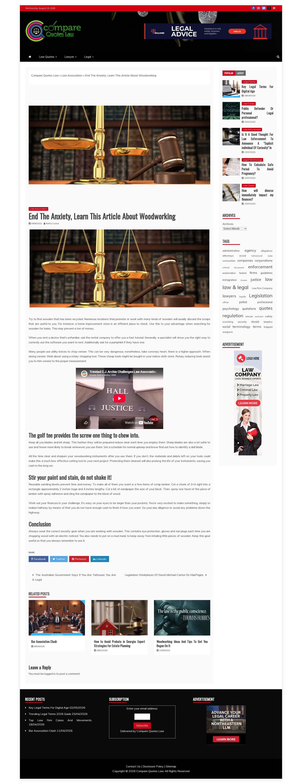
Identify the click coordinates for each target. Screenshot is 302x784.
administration (231, 250)
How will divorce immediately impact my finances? (257, 194)
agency (250, 250)
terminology (241, 327)
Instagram (258, 8)
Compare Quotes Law (45, 75)
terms (257, 327)
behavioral (256, 255)
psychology (230, 309)
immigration (229, 280)
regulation (232, 315)
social (226, 326)
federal (242, 273)
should (255, 321)
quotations (249, 308)
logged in (50, 673)
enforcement (260, 266)
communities (228, 260)
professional (264, 302)
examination (229, 273)
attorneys (228, 255)
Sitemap (171, 766)
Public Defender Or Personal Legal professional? (257, 112)
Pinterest (274, 8)
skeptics (268, 321)
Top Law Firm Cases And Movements (60, 720)
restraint (259, 316)
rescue (249, 316)
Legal (87, 56)
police (243, 302)
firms (253, 273)
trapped (268, 326)
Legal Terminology (252, 159)
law (268, 279)
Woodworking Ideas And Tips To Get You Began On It (182, 643)
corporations (263, 260)
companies (245, 260)
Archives (227, 224)
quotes (265, 308)
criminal (225, 267)
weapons (227, 331)
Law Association (71, 75)
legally (242, 296)
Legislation (260, 296)
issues (243, 280)
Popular (228, 73)
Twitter (264, 8)
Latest (240, 73)
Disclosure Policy (153, 766)
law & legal (235, 287)
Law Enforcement (252, 129)
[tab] (228, 73)
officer (225, 302)
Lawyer (69, 56)
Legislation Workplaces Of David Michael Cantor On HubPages (164, 575)
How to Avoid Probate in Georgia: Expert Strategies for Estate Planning (119, 643)
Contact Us (133, 766)
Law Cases (248, 103)
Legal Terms (249, 81)
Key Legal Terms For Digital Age (257, 88)
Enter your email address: (142, 720)
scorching (227, 321)
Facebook (253, 8)
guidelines (266, 273)
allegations (266, 250)
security (242, 321)
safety (268, 316)
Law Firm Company (262, 288)
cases (270, 256)
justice (256, 279)
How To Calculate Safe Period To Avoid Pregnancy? (257, 169)
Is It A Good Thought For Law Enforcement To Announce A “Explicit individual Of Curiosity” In (257, 141)
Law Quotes (46, 56)
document (239, 267)
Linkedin (100, 559)
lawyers (229, 296)
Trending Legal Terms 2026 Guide (50, 714)
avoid (242, 255)
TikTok (269, 8)
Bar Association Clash (44, 641)
